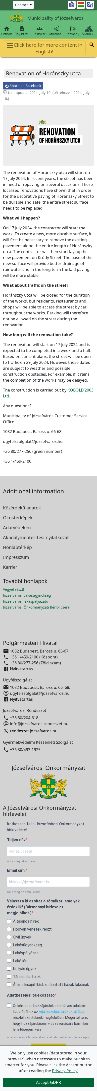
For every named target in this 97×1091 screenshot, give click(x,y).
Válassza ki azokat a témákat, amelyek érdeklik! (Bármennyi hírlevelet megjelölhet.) (43, 907)
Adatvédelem (17, 527)
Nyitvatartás (21, 669)
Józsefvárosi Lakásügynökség (27, 595)
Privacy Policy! (65, 1070)
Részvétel (40, 31)
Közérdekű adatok (22, 508)
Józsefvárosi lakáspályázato (25, 601)
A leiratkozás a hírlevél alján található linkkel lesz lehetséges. (48, 1037)
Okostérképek (18, 518)
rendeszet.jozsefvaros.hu (33, 731)
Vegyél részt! (13, 589)
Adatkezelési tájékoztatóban (62, 1012)
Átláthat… (56, 31)
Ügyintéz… (22, 31)
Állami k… (89, 34)
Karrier (10, 567)
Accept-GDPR (48, 1082)
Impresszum (16, 557)
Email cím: (16, 870)
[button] (92, 45)
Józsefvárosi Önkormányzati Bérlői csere (36, 607)
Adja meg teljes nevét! (22, 861)
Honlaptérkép (17, 547)
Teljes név (16, 839)
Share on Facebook (25, 85)
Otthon (6, 31)
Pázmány (72, 34)
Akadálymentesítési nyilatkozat (36, 537)
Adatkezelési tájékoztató (31, 995)
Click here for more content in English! (48, 48)
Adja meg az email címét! (24, 892)
